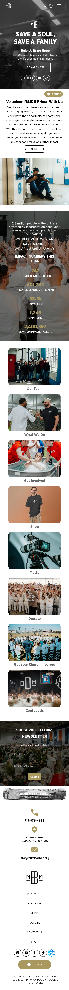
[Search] (45, 6)
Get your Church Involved (34, 664)
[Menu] (59, 6)
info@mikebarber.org (34, 858)
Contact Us (35, 710)
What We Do (34, 434)
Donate (34, 618)
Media (35, 572)
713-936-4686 (34, 820)
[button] (51, 6)
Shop (34, 526)
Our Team (34, 388)
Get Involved (34, 480)
